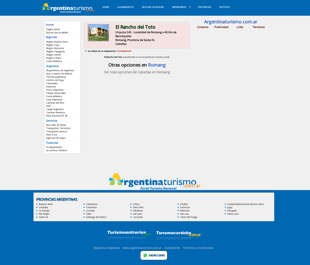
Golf (48, 105)
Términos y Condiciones (198, 248)
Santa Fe (43, 217)
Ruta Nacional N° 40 (56, 115)
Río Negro (44, 213)
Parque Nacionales (56, 93)
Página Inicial (53, 29)
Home (50, 24)
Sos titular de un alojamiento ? (109, 51)
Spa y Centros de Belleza (59, 73)
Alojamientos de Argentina (60, 70)
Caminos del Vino (55, 102)
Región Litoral (53, 54)
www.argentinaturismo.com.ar (142, 248)
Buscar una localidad (57, 32)
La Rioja (90, 210)
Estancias (51, 86)
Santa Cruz (233, 213)
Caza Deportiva (54, 99)
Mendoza (138, 210)
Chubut (184, 204)
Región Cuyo (52, 44)
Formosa (185, 207)
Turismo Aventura (55, 112)
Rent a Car (51, 134)
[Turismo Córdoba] (178, 244)
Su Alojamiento (54, 147)
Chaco (136, 204)
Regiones (51, 37)
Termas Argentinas (56, 76)
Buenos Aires (46, 204)
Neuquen (232, 210)
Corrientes (91, 207)
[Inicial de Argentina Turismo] (69, 11)
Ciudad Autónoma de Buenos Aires (245, 204)
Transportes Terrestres (58, 128)
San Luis (184, 213)
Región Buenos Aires (57, 41)
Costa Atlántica (54, 61)
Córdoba (43, 207)
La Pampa (44, 210)
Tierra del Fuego (188, 217)
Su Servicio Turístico (56, 150)
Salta (88, 213)
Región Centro (53, 57)
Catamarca (92, 204)
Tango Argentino (55, 109)
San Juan (137, 213)
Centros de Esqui (55, 80)
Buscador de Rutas (56, 124)
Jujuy (229, 207)
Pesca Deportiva (54, 89)
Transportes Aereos (56, 131)
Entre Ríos (138, 207)
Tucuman (138, 217)
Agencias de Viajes (56, 137)
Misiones (185, 210)
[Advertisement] (137, 105)
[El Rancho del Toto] (98, 41)
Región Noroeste (55, 48)
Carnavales (52, 83)
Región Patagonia (55, 51)
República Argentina (107, 248)
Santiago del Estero (96, 217)
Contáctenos (172, 248)
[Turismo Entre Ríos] (129, 244)
